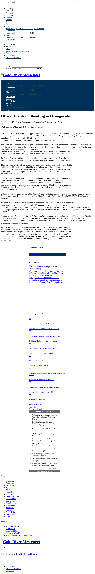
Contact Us (10, 529)
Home (8, 24)
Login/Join (10, 60)
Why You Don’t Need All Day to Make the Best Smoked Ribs (45, 430)
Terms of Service (12, 526)
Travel (38, 37)
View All (32, 407)
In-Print (9, 516)
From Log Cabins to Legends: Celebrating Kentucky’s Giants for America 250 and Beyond (43, 424)
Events (8, 53)
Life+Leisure (11, 37)
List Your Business (13, 58)
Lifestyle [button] (9, 35)
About (8, 22)
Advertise (9, 13)
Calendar (9, 11)
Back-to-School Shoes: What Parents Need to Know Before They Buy (44, 465)
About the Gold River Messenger (19, 535)
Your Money (39, 29)
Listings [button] (9, 49)
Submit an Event (12, 55)
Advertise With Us (13, 533)
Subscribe (10, 15)
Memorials (24, 51)
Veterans (9, 46)
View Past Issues (34, 262)
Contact (9, 20)
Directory (9, 8)
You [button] (7, 26)
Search (8, 69)
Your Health (10, 29)
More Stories (52, 468)
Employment (19, 33)
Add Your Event (35, 409)
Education (10, 33)
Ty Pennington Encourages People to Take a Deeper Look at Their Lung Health (44, 417)
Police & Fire (30, 33)
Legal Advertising (13, 51)
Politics (33, 37)
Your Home (28, 29)
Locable (19, 554)
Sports (8, 42)
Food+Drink (11, 44)
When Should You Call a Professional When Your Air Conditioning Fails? (44, 440)
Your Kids (20, 29)
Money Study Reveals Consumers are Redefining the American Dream (44, 445)
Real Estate (10, 40)
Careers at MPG (12, 531)
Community (6, 241)
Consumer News (23, 37)
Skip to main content (9, 2)
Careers (9, 17)
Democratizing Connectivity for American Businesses (43, 455)
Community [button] (10, 31)
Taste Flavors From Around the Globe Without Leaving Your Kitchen (44, 450)
